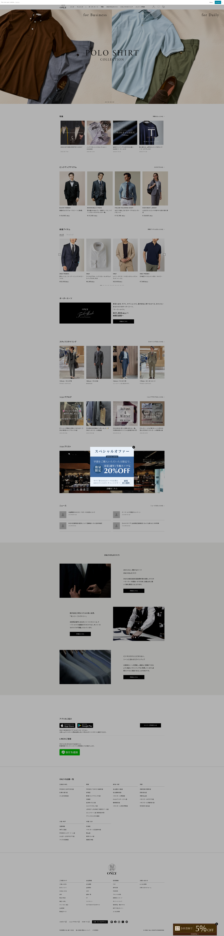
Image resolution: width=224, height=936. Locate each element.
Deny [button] (211, 2)
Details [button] (17, 2)
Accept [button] (218, 2)
